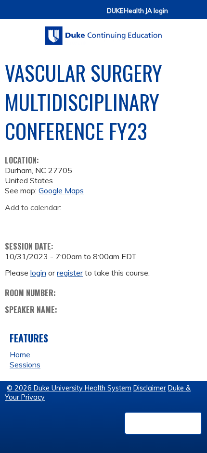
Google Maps (61, 190)
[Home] (103, 32)
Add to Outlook (81, 222)
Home (20, 354)
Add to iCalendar (58, 221)
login (38, 272)
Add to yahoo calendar (36, 222)
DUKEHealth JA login (137, 11)
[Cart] (179, 15)
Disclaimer (149, 388)
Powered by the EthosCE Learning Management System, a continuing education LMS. (163, 423)
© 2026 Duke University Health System (69, 388)
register (70, 272)
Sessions (25, 364)
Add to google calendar (15, 222)
